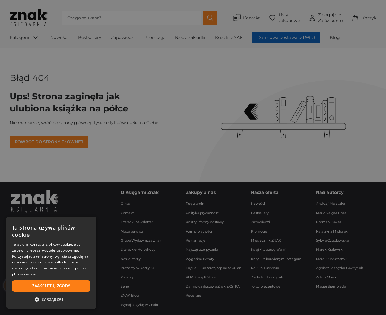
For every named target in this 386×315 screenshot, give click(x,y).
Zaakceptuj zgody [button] (51, 285)
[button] (51, 299)
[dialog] (51, 263)
